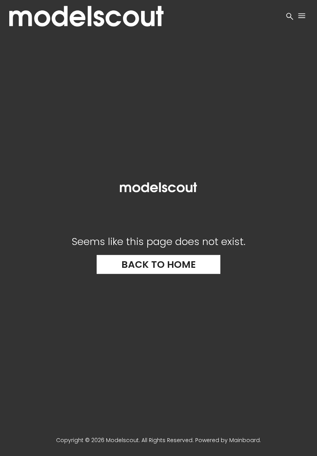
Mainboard (244, 440)
